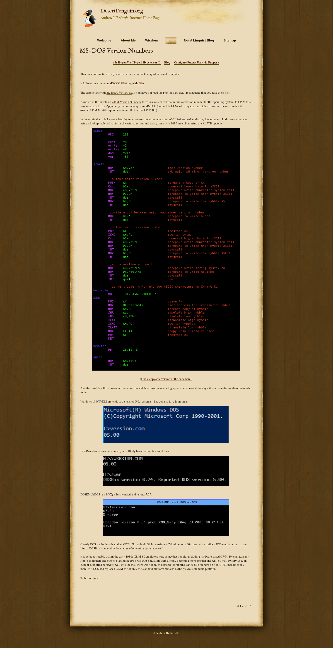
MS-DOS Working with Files (126, 83)
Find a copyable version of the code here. (166, 379)
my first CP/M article (119, 92)
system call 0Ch (95, 106)
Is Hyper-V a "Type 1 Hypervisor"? (137, 62)
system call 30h (196, 106)
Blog (167, 62)
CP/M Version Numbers (126, 102)
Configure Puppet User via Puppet (196, 62)
